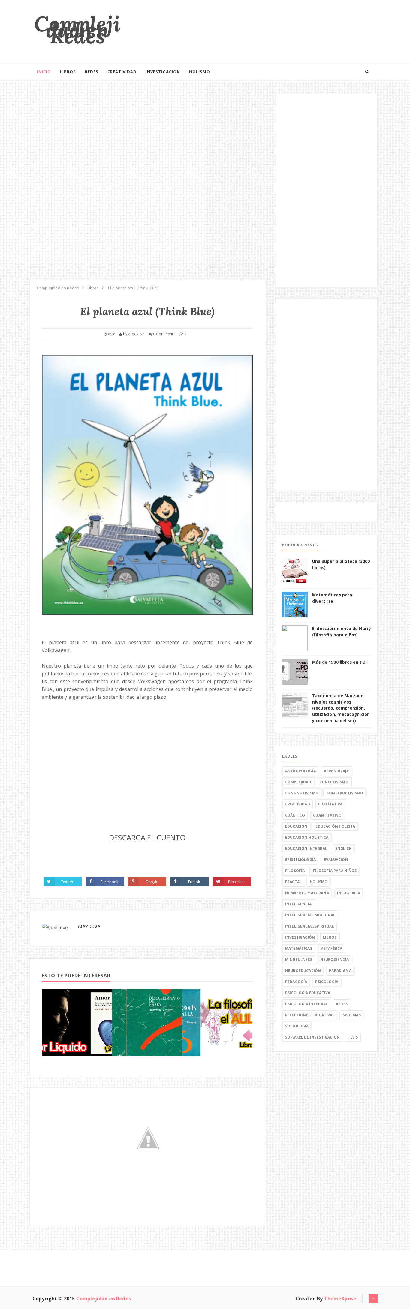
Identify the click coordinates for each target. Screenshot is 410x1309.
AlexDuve (89, 926)
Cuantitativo (327, 815)
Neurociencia (334, 959)
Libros (68, 71)
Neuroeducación (303, 970)
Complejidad (298, 782)
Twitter (67, 881)
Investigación (163, 71)
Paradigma (340, 970)
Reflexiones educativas (310, 1015)
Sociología (297, 1026)
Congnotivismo (301, 793)
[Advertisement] (268, 28)
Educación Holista (335, 826)
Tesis (353, 1037)
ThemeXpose (340, 1298)
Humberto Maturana (307, 892)
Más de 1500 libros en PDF (340, 662)
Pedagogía (296, 981)
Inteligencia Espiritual (309, 926)
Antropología (300, 770)
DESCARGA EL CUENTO (147, 837)
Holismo (318, 881)
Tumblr (194, 881)
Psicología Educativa (307, 992)
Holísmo (199, 71)
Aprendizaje (336, 770)
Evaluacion (336, 859)
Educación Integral (306, 848)
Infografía (348, 892)
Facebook (110, 881)
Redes (91, 71)
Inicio (44, 71)
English (343, 848)
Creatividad (122, 71)
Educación (296, 826)
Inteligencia (298, 904)
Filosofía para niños (335, 870)
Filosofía (295, 870)
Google (152, 881)
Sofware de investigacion (312, 1037)
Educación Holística (306, 837)
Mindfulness (298, 959)
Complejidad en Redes (77, 29)
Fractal (293, 881)
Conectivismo (333, 782)
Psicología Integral (306, 1003)
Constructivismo (345, 793)
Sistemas (352, 1015)
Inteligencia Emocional (310, 915)
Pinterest (236, 881)
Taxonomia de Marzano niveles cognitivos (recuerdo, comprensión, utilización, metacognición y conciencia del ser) (341, 708)
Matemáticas (298, 948)
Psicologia (326, 981)
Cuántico (295, 815)
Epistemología (300, 859)
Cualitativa (330, 804)
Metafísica (331, 948)
